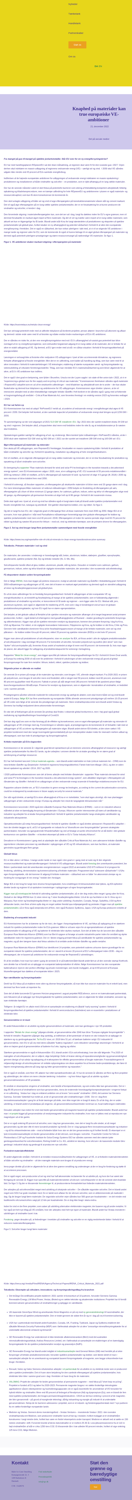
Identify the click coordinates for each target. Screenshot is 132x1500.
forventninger (45, 1183)
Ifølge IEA (24, 698)
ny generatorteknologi (93, 1312)
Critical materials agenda (42, 761)
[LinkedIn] (103, 143)
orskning (9, 1219)
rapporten (24, 468)
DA (96, 66)
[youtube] (20, 1497)
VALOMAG (14, 1382)
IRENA (19, 581)
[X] (99, 143)
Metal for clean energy (25, 655)
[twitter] (16, 1497)
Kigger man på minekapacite (17, 894)
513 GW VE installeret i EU (63, 422)
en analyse (65, 638)
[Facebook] (95, 143)
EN (100, 66)
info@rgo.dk (43, 1482)
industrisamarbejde (66, 1351)
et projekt (14, 1114)
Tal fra (40, 1039)
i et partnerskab (69, 1369)
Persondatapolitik (45, 1477)
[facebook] (12, 1497)
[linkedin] (24, 1497)
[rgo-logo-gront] (10, 42)
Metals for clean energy (26, 1032)
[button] (98, 79)
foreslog (92, 863)
